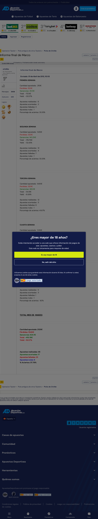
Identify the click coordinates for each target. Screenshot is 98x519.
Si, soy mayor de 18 (49, 255)
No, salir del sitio (49, 262)
